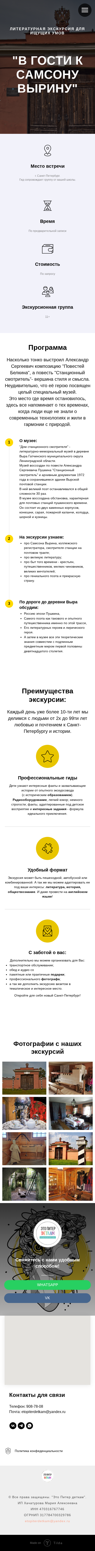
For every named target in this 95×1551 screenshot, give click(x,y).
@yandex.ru (60, 1521)
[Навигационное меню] (85, 10)
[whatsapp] (29, 1425)
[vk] (12, 1425)
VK (47, 1298)
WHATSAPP (47, 1285)
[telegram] (21, 1425)
